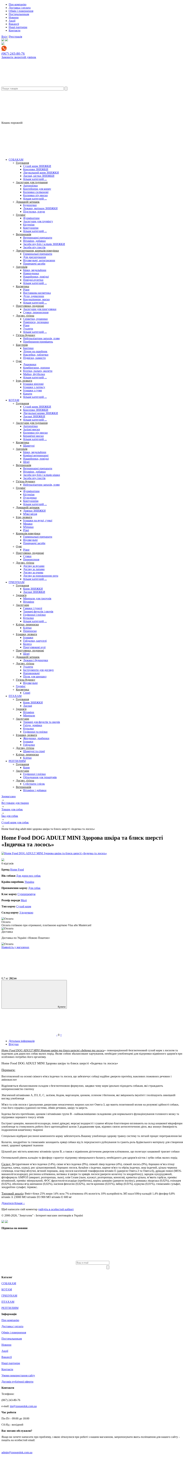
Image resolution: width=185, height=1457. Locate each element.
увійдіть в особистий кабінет (56, 1209)
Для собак (34, 888)
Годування (22, 162)
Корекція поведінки (28, 533)
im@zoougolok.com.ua (23, 1406)
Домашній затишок (28, 201)
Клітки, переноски (27, 624)
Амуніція (21, 266)
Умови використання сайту (18, 1375)
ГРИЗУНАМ (16, 582)
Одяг (19, 361)
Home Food (17, 869)
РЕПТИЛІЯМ (17, 761)
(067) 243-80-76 (13, 53)
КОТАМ (14, 400)
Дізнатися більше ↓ (13, 1203)
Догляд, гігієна (25, 315)
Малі (24, 900)
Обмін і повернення (21, 10)
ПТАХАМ (15, 696)
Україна (29, 881)
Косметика (22, 286)
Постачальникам (19, 14)
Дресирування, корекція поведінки (37, 250)
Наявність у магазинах (15, 947)
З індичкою (26, 912)
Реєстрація (15, 36)
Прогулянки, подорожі (30, 305)
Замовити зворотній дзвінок (18, 57)
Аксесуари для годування (32, 182)
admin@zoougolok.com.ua (16, 1452)
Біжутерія (22, 344)
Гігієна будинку (25, 335)
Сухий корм (23, 906)
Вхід (4, 36)
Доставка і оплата (20, 7)
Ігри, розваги (24, 380)
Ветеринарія (23, 234)
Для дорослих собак (28, 875)
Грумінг (21, 214)
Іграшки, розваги (26, 634)
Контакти (14, 30)
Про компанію (17, 4)
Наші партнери (18, 27)
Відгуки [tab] (14, 1044)
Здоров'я (21, 595)
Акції (12, 20)
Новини (14, 17)
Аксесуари (22, 604)
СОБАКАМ (16, 159)
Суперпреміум (26, 894)
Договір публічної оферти (17, 1381)
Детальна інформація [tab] (22, 1040)
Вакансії (14, 23)
